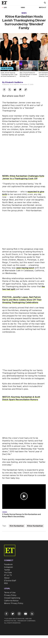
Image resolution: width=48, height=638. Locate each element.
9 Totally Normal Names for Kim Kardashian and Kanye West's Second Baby (21, 515)
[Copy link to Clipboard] (26, 90)
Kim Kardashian (17, 526)
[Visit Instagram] (19, 614)
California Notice (11, 600)
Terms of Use (9, 592)
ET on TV (8, 575)
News (24, 13)
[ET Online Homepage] (5, 3)
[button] (24, 496)
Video (23, 8)
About (6, 578)
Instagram (8, 567)
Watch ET (42, 8)
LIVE (5, 8)
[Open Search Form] (45, 3)
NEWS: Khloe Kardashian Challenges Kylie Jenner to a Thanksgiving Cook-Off (23, 177)
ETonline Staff (10, 580)
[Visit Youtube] (25, 613)
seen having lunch (25, 267)
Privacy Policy (10, 595)
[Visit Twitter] (12, 614)
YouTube (8, 572)
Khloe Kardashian (35, 526)
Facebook (8, 564)
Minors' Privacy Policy (13, 603)
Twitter (7, 570)
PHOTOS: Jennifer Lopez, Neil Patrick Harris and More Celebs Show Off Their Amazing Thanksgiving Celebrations (22, 300)
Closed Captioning (12, 598)
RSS (6, 583)
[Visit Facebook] (6, 614)
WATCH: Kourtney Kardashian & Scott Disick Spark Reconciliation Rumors (21, 398)
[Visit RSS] (32, 614)
